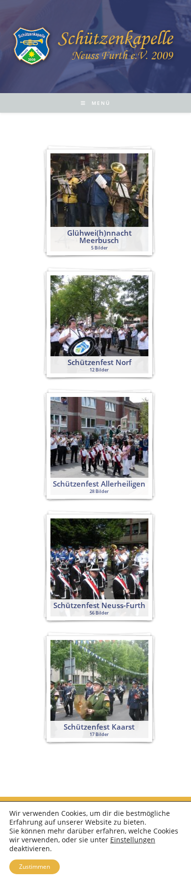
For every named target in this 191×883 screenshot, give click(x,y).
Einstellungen (132, 839)
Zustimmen (34, 866)
